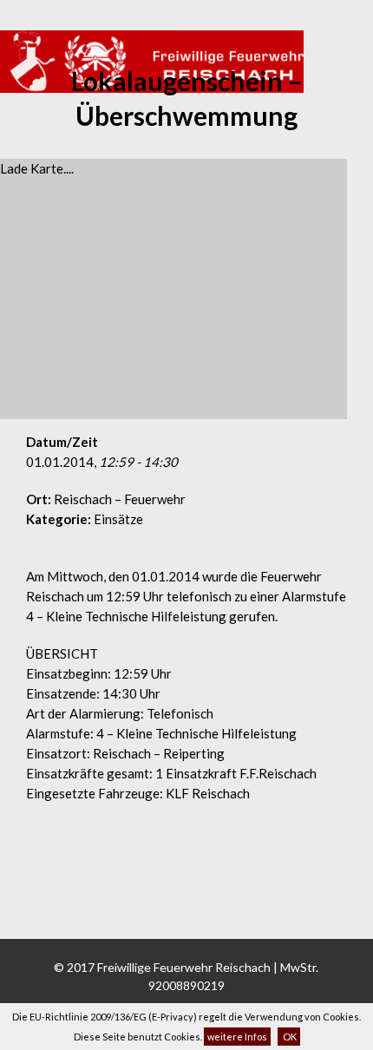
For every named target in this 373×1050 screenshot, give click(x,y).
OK (289, 1036)
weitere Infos (237, 1036)
